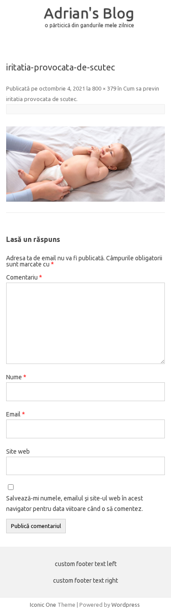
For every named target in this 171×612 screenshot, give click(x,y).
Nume (16, 377)
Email (15, 414)
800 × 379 (104, 88)
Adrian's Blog (89, 12)
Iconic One (43, 605)
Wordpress (125, 605)
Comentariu (24, 277)
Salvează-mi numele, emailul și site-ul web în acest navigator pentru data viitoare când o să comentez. (74, 503)
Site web (18, 451)
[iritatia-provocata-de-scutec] (85, 163)
